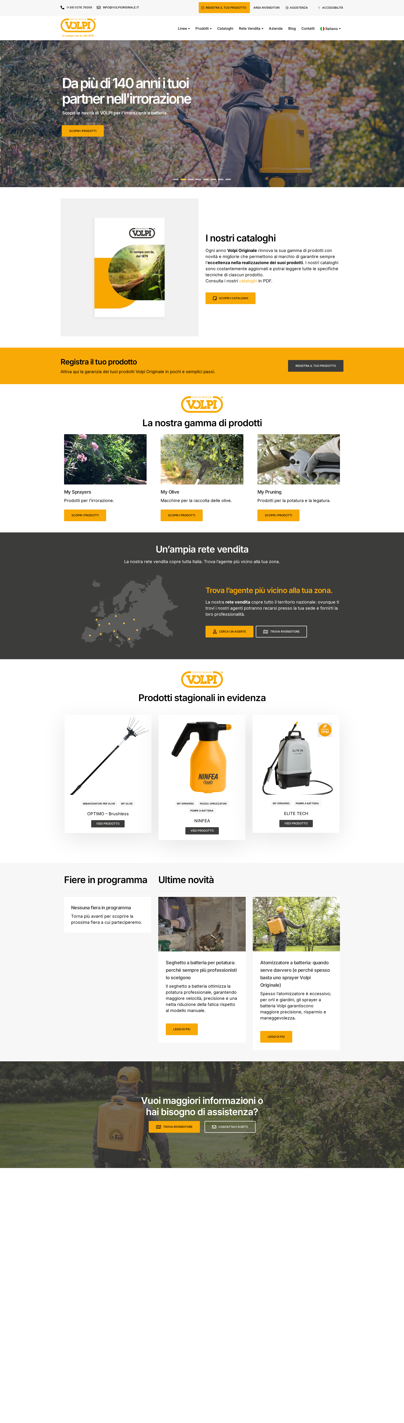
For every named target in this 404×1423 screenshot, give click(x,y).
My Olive (127, 803)
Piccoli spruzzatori (213, 803)
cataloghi (248, 280)
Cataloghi (225, 28)
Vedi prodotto (107, 823)
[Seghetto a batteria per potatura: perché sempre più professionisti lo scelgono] (201, 924)
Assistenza (299, 7)
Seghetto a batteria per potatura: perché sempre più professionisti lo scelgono (201, 970)
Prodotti (202, 28)
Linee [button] (182, 28)
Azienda (276, 28)
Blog (292, 28)
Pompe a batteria (201, 810)
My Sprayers (185, 803)
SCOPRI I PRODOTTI (82, 131)
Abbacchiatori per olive (99, 803)
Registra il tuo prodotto (226, 7)
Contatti (308, 28)
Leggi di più (181, 1029)
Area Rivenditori (266, 7)
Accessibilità (332, 7)
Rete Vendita (249, 28)
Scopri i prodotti (85, 515)
